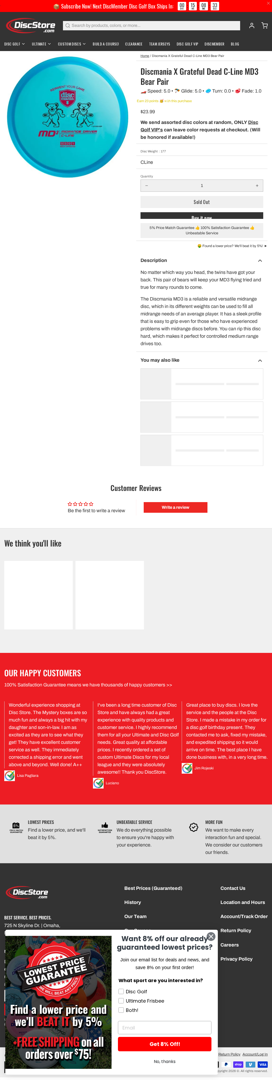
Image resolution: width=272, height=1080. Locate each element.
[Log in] (249, 25)
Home (145, 56)
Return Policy (235, 930)
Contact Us (232, 888)
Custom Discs (69, 44)
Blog (235, 44)
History (132, 902)
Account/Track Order (244, 916)
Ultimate (39, 44)
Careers (229, 945)
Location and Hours (242, 902)
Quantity (147, 176)
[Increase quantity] (257, 185)
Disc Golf (12, 44)
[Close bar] (268, 3)
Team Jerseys (159, 44)
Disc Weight (153, 151)
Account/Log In (255, 1054)
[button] (202, 202)
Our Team (135, 916)
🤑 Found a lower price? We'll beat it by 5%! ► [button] (232, 246)
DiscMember (214, 44)
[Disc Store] (30, 25)
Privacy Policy (236, 959)
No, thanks (165, 1061)
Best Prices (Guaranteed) (153, 888)
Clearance (133, 44)
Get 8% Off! (165, 1044)
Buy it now (202, 216)
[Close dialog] (211, 936)
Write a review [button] (175, 507)
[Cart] (262, 25)
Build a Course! (106, 44)
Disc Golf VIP (187, 44)
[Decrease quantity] (146, 185)
